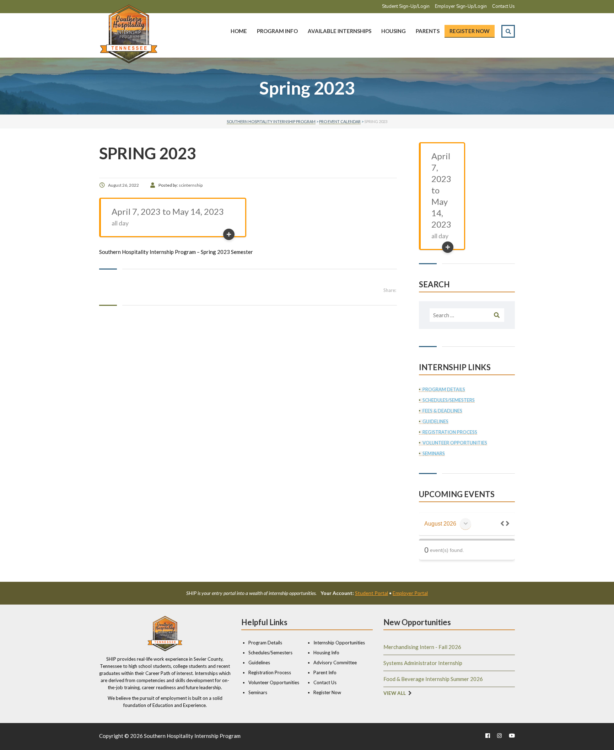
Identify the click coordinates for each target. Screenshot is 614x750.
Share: (389, 290)
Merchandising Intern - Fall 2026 (422, 647)
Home (239, 31)
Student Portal (371, 593)
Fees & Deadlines (442, 411)
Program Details (443, 389)
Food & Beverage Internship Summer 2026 (433, 679)
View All (394, 693)
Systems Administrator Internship (422, 663)
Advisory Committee (335, 662)
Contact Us (503, 6)
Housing (393, 31)
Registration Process (449, 432)
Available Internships (339, 31)
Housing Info (326, 652)
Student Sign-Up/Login (406, 6)
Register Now (469, 31)
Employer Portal (410, 593)
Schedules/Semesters (448, 400)
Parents (428, 31)
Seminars (433, 453)
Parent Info (324, 672)
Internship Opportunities (339, 642)
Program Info (277, 31)
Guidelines (435, 421)
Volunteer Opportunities (454, 443)
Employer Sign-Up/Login (461, 6)
